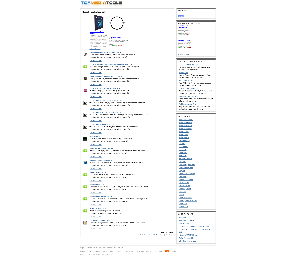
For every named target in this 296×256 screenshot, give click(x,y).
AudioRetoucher (185, 223)
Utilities (181, 195)
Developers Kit (184, 140)
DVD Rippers (183, 146)
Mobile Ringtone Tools (187, 165)
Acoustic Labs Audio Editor (188, 88)
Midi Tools (182, 162)
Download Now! (96, 60)
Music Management (186, 168)
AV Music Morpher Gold (187, 104)
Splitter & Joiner (184, 186)
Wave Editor (183, 217)
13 (157, 235)
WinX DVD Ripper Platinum (189, 96)
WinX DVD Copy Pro (186, 220)
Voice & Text (183, 207)
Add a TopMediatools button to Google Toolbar (146, 251)
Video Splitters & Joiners (188, 201)
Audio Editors (184, 131)
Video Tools (183, 204)
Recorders (183, 177)
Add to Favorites (116, 251)
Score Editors (184, 183)
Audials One (183, 72)
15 (162, 235)
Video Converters (185, 198)
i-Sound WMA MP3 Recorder (189, 65)
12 (154, 235)
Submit (82, 251)
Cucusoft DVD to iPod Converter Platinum (194, 226)
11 (151, 235)
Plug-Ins (182, 171)
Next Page (169, 235)
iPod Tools (183, 156)
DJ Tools (182, 143)
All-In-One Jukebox (186, 119)
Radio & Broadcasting (187, 174)
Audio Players (184, 137)
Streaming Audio (185, 189)
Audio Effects (183, 134)
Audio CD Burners (185, 122)
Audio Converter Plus (186, 238)
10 (149, 235)
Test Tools (182, 192)
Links (126, 251)
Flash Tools (183, 152)
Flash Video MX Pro (186, 80)
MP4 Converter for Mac (187, 241)
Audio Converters (185, 128)
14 (160, 235)
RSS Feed (172, 251)
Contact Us (91, 251)
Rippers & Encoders (186, 180)
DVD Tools (183, 149)
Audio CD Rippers (185, 125)
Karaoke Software (185, 159)
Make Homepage (102, 251)
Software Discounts (94, 49)
